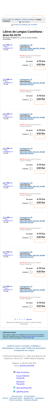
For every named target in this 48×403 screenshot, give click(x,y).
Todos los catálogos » (15, 19)
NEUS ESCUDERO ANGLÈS (29, 48)
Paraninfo (24, 11)
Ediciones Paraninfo (20, 383)
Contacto (26, 346)
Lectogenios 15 (26, 218)
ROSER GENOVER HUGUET (32, 49)
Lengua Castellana (25, 57)
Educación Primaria (34, 55)
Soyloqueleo (39, 398)
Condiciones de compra (24, 350)
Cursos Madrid (29, 396)
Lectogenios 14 (26, 183)
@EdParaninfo (22, 392)
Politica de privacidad (36, 348)
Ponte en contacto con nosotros (25, 25)
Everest (5, 398)
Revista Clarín (17, 396)
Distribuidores (8, 348)
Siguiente (29, 319)
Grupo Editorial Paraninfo (22, 377)
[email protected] (27, 365)
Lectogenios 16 (26, 252)
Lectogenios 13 (26, 149)
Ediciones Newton (31, 400)
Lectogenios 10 (26, 45)
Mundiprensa (28, 398)
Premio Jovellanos (16, 400)
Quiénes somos (13, 346)
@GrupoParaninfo (24, 388)
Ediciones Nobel (16, 398)
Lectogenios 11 (26, 80)
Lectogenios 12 (26, 114)
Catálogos (35, 346)
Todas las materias (28, 19)
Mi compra (26, 22)
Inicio (4, 19)
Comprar (39, 68)
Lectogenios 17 (26, 287)
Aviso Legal (20, 348)
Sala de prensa (22, 372)
